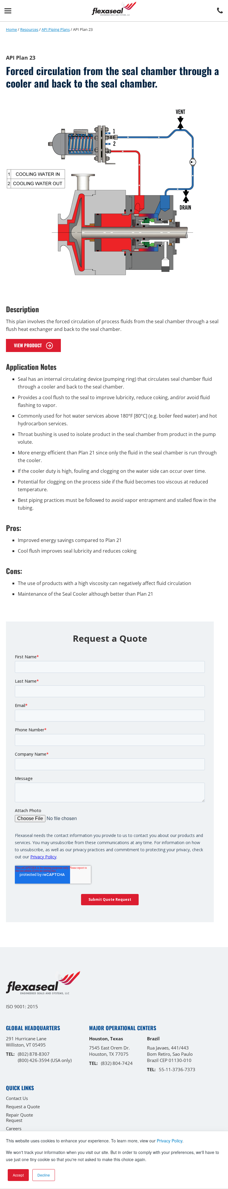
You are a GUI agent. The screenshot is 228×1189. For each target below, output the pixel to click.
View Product (28, 345)
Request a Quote (23, 1106)
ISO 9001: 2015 (22, 1006)
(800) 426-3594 (34, 1060)
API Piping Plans (56, 29)
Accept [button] (18, 1174)
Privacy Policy (169, 1141)
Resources (29, 29)
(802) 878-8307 (34, 1054)
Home (11, 29)
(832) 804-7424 (117, 1063)
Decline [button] (43, 1174)
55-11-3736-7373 (177, 1069)
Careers (13, 1128)
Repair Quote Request (19, 1117)
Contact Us (17, 1098)
